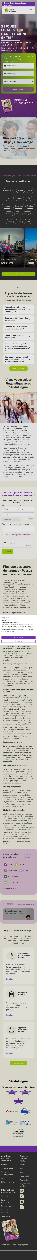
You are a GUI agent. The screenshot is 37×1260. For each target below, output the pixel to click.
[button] (5, 618)
